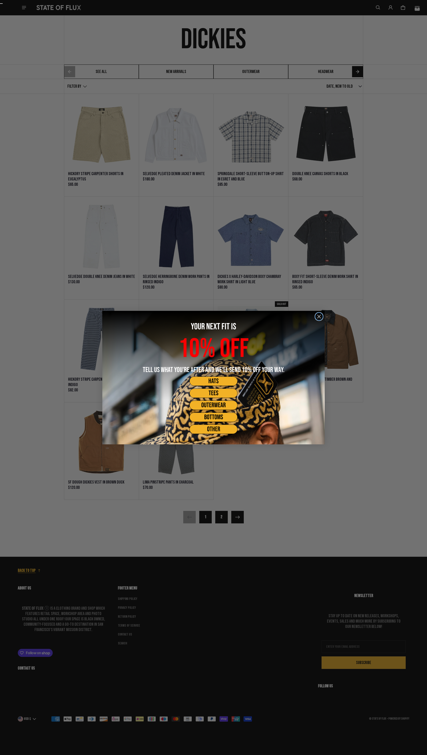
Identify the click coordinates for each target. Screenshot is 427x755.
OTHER (213, 429)
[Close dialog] (319, 316)
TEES (213, 393)
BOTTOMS (213, 417)
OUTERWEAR (213, 405)
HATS (213, 381)
